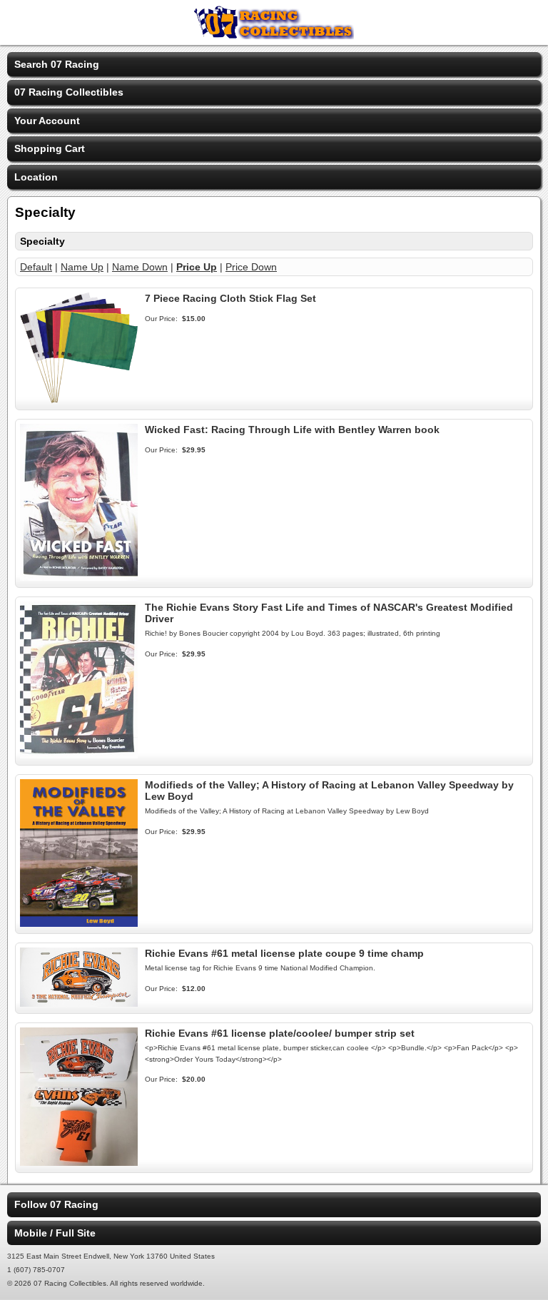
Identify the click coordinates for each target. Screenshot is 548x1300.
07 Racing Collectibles (68, 92)
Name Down (140, 267)
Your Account (47, 120)
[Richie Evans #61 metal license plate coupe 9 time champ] (79, 1003)
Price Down (251, 267)
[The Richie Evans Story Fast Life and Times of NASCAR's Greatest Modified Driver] (79, 755)
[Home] (274, 35)
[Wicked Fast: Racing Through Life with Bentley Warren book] (79, 577)
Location (36, 177)
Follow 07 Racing (56, 1204)
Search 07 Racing (56, 64)
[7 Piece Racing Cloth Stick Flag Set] (79, 399)
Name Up (82, 267)
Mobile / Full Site (55, 1233)
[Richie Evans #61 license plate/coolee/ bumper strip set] (79, 1162)
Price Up (196, 267)
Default (36, 267)
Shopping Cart (49, 148)
